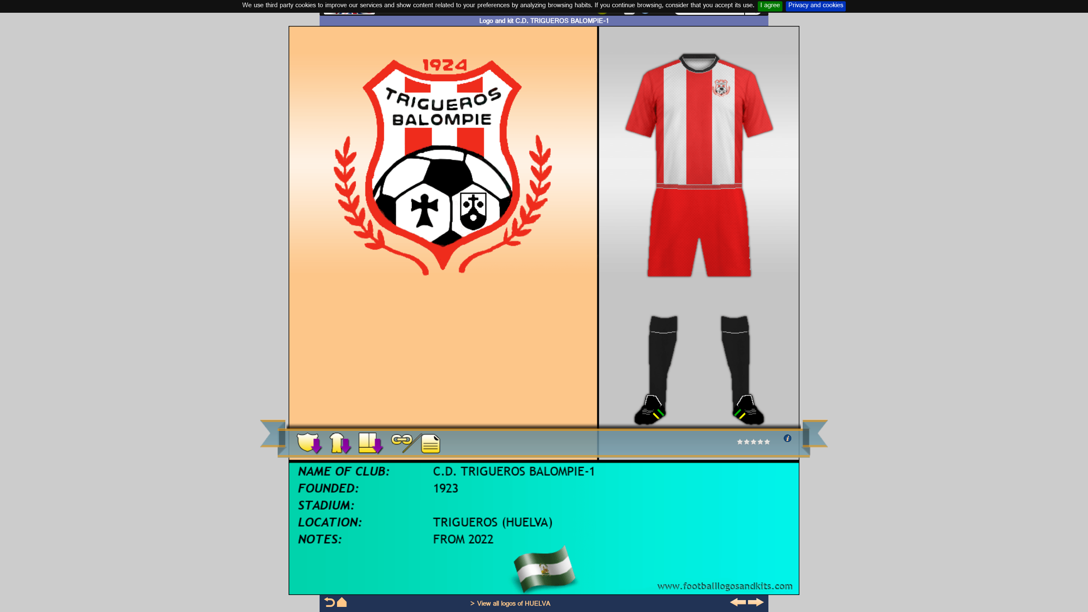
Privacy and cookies (815, 6)
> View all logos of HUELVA (510, 604)
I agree (770, 6)
